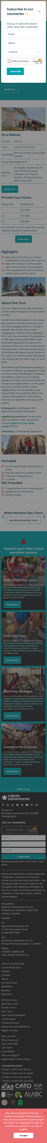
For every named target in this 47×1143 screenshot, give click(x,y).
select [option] (11, 53)
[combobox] (23, 51)
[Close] (39, 11)
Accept (23, 1135)
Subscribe (15, 71)
